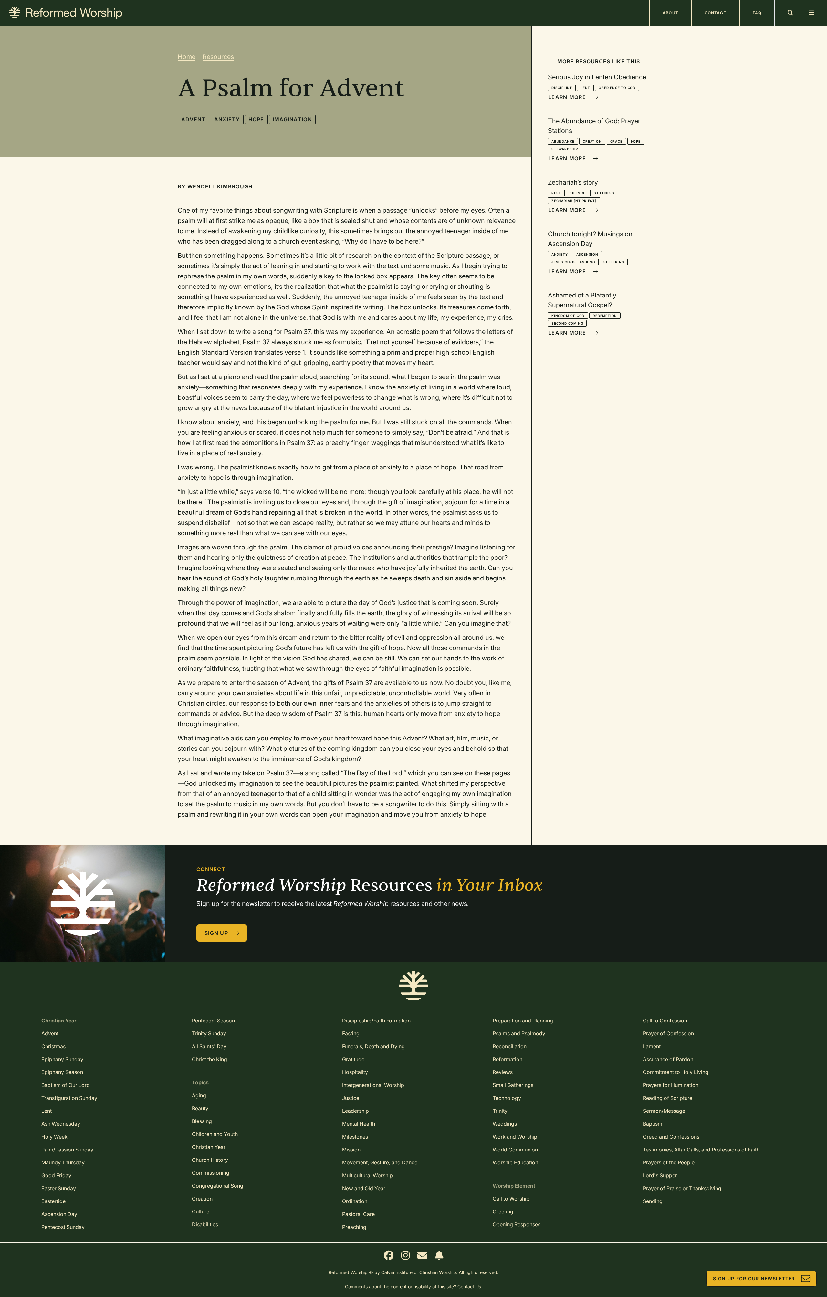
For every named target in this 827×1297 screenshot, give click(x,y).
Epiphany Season (62, 1072)
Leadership (355, 1111)
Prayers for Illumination (670, 1085)
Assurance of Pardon (668, 1059)
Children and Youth (215, 1134)
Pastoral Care (358, 1214)
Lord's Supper (660, 1175)
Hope (256, 119)
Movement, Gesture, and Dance (379, 1162)
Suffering (613, 262)
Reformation (507, 1059)
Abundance (562, 141)
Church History (210, 1160)
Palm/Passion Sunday (67, 1149)
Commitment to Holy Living (675, 1072)
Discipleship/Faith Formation (376, 1020)
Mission (351, 1149)
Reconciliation (510, 1046)
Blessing (202, 1121)
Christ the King (209, 1059)
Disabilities (205, 1224)
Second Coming (567, 323)
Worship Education (515, 1162)
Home (186, 57)
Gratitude (353, 1059)
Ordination (354, 1201)
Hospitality (355, 1072)
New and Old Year (363, 1188)
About (670, 12)
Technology (507, 1098)
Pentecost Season (213, 1020)
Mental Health (358, 1124)
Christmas (53, 1046)
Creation (592, 141)
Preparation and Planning (523, 1020)
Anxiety (227, 119)
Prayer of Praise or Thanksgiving (682, 1188)
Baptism (652, 1124)
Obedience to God (617, 88)
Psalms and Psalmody (519, 1033)
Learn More (567, 97)
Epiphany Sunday (62, 1059)
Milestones (355, 1136)
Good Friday (56, 1175)
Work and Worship (515, 1136)
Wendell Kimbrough (220, 186)
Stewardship (564, 149)
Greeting (503, 1211)
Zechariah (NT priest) (574, 201)
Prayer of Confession (668, 1033)
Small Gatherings (513, 1085)
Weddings (505, 1124)
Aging (199, 1095)
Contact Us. (469, 1286)
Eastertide (53, 1201)
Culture (200, 1211)
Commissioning (210, 1173)
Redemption (605, 315)
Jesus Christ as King (573, 262)
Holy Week (54, 1136)
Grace (616, 141)
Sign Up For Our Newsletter (754, 1278)
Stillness (604, 193)
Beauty (200, 1108)
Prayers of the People (669, 1162)
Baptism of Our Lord (65, 1085)
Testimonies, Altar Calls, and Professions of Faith (701, 1149)
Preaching (354, 1227)
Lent (585, 88)
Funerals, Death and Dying (373, 1046)
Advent (193, 119)
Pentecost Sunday (63, 1227)
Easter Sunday (58, 1188)
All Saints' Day (209, 1046)
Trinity (500, 1111)
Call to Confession (665, 1020)
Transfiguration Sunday (69, 1098)
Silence (577, 193)
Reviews (503, 1072)
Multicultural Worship (367, 1175)
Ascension (587, 254)
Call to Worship (511, 1198)
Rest (556, 193)
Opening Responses (516, 1224)
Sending (653, 1201)
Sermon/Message (664, 1111)
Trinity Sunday (209, 1033)
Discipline (561, 88)
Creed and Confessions (671, 1136)
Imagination (292, 119)
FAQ (757, 12)
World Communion (515, 1149)
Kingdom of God (567, 315)
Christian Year (208, 1147)
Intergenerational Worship (373, 1085)
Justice (350, 1098)
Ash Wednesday (60, 1124)
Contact (716, 12)
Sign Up (216, 933)
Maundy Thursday (63, 1162)
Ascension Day (59, 1214)
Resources (218, 57)
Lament (652, 1046)
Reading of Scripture (667, 1098)
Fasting (351, 1033)
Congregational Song (217, 1185)
